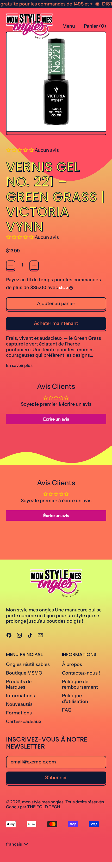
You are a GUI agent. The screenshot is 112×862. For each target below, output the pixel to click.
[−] (10, 265)
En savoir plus (19, 365)
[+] (34, 265)
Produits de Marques (19, 684)
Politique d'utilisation (75, 698)
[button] (20, 150)
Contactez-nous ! (81, 673)
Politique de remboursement (80, 684)
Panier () (95, 27)
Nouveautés (19, 704)
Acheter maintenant (56, 323)
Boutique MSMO (24, 673)
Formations (19, 713)
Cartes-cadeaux (23, 721)
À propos (72, 664)
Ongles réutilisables (28, 664)
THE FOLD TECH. (44, 806)
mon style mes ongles (43, 801)
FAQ (66, 710)
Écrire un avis (56, 419)
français (14, 844)
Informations (20, 696)
